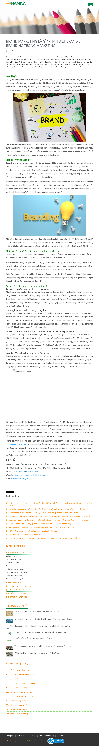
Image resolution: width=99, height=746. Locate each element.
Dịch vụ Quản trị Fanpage (14, 559)
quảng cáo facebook (48, 67)
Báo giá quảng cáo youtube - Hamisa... (21, 683)
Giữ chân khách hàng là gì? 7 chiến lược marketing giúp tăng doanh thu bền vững (41, 527)
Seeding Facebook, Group (19, 586)
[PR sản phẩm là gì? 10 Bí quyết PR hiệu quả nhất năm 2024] (9, 613)
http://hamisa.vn (40, 475)
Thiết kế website (11, 566)
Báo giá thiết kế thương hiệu (17, 714)
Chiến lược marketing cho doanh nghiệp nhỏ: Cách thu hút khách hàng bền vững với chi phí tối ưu (48, 520)
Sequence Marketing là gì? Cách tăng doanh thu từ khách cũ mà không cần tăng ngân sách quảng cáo (49, 516)
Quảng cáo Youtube (17, 590)
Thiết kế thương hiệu (17, 597)
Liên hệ (60, 735)
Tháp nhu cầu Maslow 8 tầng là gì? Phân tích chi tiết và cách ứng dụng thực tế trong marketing (46, 509)
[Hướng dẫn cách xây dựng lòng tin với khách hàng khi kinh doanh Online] (9, 627)
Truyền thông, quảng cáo (20, 553)
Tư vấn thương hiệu (17, 593)
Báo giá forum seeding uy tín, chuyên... (22, 674)
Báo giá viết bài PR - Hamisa (17, 709)
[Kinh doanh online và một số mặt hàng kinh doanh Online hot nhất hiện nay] (9, 620)
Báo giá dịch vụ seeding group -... (19, 670)
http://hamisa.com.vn (23, 475)
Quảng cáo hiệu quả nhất (14, 569)
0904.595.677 (32, 471)
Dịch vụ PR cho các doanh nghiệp (17, 572)
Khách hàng (49, 735)
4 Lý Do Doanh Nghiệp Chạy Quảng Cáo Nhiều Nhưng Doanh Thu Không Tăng (39, 524)
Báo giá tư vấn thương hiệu (17, 705)
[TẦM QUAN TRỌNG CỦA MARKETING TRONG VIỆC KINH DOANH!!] (9, 633)
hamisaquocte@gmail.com (22, 478)
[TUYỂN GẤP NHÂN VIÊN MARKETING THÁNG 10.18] (9, 640)
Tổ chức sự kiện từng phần (15, 579)
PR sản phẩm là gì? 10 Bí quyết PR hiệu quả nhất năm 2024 (37, 611)
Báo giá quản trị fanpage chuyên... (20, 679)
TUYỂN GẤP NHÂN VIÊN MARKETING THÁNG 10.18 (34, 638)
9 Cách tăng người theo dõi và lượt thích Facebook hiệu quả (32, 531)
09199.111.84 (19, 471)
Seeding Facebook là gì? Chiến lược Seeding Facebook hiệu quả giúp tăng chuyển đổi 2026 (44, 538)
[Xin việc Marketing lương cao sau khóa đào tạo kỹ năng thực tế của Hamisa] (9, 647)
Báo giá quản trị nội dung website (19, 687)
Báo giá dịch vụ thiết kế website (19, 692)
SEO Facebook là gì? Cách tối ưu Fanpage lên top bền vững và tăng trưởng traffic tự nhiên (44, 513)
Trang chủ (10, 735)
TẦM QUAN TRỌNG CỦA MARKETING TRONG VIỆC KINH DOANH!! (40, 632)
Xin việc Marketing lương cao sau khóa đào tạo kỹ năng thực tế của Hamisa (43, 646)
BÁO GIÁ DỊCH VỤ (15, 582)
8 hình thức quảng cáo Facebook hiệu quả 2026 (27, 534)
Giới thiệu (20, 735)
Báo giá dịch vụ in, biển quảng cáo (20, 696)
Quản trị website (11, 556)
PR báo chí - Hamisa (13, 562)
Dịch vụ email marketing (14, 576)
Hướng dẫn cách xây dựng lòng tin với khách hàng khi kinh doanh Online (42, 626)
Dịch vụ (39, 735)
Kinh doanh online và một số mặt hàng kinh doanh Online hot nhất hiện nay (43, 619)
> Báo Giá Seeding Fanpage (17, 700)
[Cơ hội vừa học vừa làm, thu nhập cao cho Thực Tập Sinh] (9, 654)
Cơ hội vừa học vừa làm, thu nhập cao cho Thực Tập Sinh (36, 653)
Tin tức (30, 735)
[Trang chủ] (16, 4)
